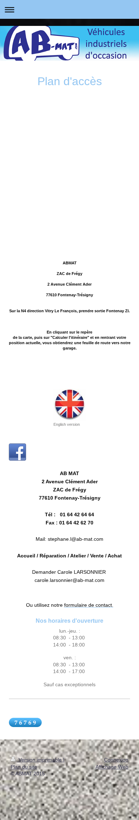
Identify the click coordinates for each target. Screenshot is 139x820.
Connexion (116, 760)
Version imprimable (40, 760)
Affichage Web (112, 767)
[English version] (69, 405)
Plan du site (24, 767)
